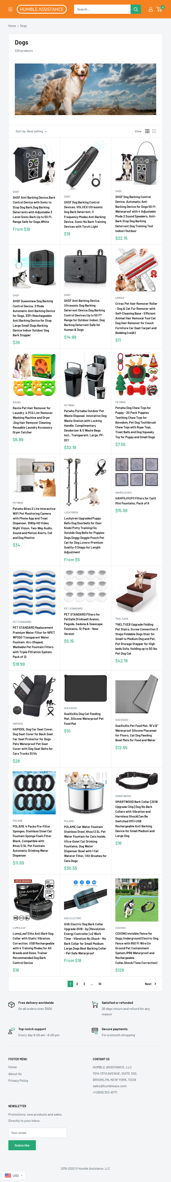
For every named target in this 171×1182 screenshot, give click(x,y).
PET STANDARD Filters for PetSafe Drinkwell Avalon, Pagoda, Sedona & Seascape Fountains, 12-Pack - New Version (83, 624)
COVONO (120, 927)
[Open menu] (10, 9)
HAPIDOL (18, 723)
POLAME (18, 820)
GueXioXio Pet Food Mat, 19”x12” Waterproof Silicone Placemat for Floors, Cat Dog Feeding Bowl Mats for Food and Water (136, 733)
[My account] (151, 9)
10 (99, 984)
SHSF (16, 191)
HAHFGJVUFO (123, 492)
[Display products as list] (154, 131)
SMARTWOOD (123, 796)
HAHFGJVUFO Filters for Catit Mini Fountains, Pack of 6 (135, 500)
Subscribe (22, 1145)
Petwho (69, 405)
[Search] (136, 9)
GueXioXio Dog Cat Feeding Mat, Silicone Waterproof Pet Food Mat (84, 718)
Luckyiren (71, 512)
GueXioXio (70, 708)
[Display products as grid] (147, 131)
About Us (15, 1074)
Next (148, 984)
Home (12, 26)
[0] (159, 9)
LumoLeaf (19, 927)
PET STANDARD (22, 621)
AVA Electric (72, 918)
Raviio (17, 402)
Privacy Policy (18, 1080)
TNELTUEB (121, 618)
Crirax (119, 298)
